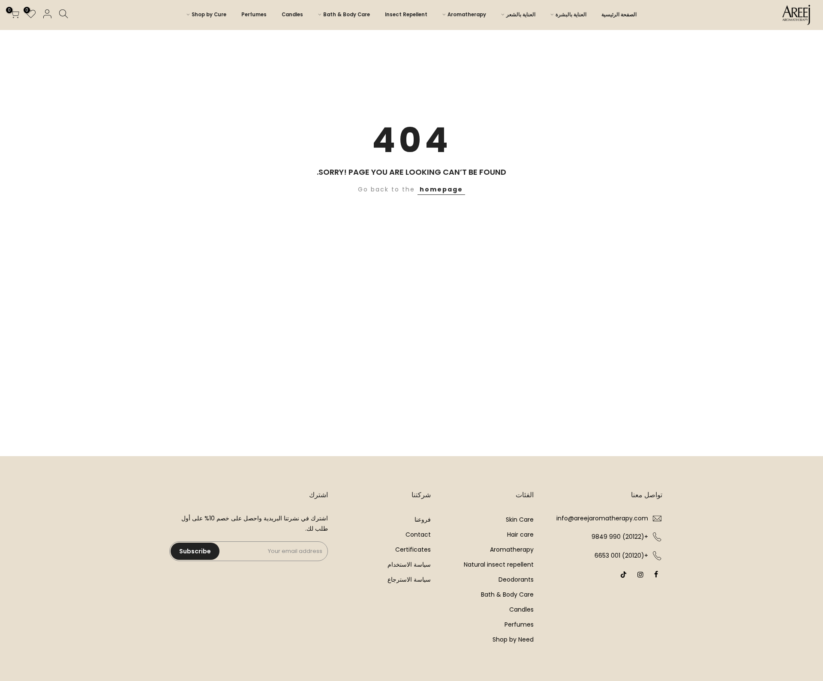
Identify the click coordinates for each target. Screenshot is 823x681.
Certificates (413, 549)
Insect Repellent (406, 14)
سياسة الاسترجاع (409, 579)
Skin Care (520, 519)
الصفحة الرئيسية (619, 14)
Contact (418, 534)
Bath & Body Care (346, 14)
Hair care (520, 534)
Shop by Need (513, 639)
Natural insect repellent (499, 564)
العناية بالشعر (520, 14)
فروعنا (423, 519)
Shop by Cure (209, 14)
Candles (292, 14)
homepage (441, 189)
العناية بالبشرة (571, 14)
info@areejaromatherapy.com (602, 518)
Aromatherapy (467, 14)
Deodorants (516, 579)
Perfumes (254, 14)
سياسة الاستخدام (409, 564)
